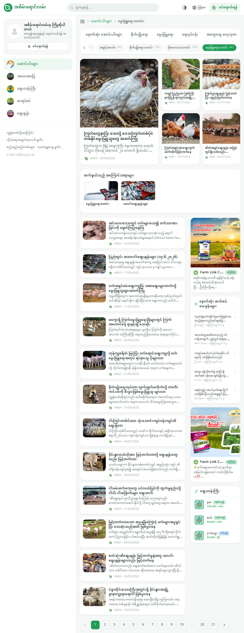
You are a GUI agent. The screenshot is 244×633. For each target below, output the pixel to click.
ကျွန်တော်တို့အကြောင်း (20, 133)
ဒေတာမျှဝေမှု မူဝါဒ (49, 147)
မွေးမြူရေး (165, 34)
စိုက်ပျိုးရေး (139, 34)
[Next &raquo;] (224, 625)
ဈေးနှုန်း (23, 113)
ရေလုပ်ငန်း (190, 34)
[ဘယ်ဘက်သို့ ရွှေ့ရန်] (86, 47)
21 (213, 624)
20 (202, 624)
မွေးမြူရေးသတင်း (219, 48)
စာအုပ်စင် (24, 101)
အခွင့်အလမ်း (111, 48)
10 (182, 624)
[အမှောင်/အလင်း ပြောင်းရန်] (184, 7)
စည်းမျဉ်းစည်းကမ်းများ (21, 147)
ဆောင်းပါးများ (27, 64)
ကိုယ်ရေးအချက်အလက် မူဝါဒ (25, 140)
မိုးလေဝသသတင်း (183, 48)
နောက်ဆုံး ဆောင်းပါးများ (104, 34)
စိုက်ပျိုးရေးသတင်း (145, 48)
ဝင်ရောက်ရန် (40, 46)
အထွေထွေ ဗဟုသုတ (222, 34)
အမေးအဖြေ (26, 76)
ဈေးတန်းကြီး (26, 88)
